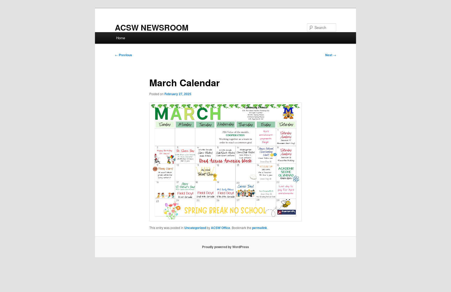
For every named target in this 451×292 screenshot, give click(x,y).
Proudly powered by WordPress (225, 246)
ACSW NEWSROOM (151, 27)
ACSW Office (220, 227)
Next (330, 55)
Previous (123, 55)
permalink (259, 227)
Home (120, 37)
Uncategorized (195, 227)
